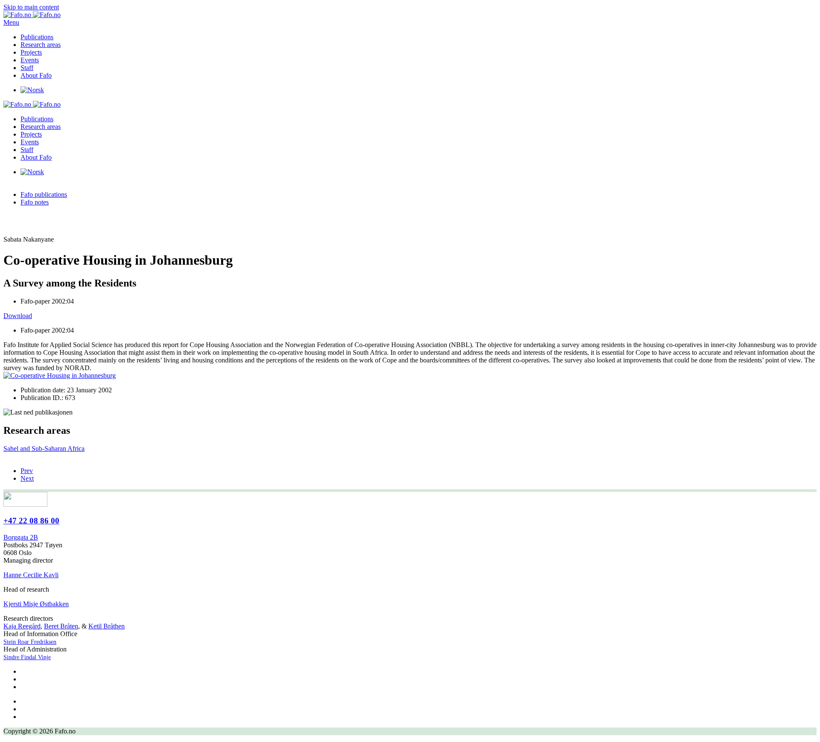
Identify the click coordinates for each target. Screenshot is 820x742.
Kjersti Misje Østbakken (36, 604)
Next (27, 478)
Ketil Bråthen (106, 626)
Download (17, 315)
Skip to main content (31, 7)
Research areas (40, 44)
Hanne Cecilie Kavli (31, 574)
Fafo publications (43, 194)
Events (29, 60)
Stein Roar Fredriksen (29, 642)
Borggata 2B (20, 537)
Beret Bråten (61, 626)
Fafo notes (34, 202)
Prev (26, 470)
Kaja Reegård (22, 626)
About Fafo (36, 75)
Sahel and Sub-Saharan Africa (44, 448)
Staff (26, 67)
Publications (36, 37)
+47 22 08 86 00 (31, 520)
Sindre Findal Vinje (27, 657)
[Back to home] (32, 14)
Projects (31, 52)
